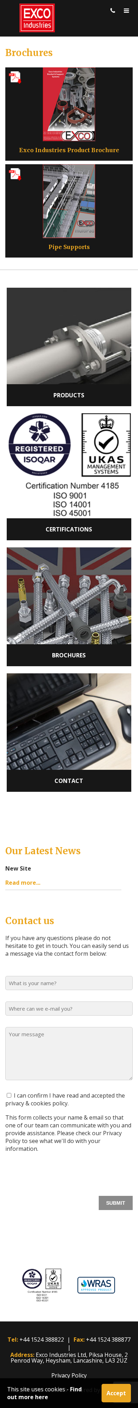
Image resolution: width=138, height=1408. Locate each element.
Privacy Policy (69, 1375)
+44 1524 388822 (41, 1339)
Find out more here (44, 1393)
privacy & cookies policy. (37, 1103)
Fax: (79, 1339)
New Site (18, 868)
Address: (22, 1355)
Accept (116, 1393)
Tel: (12, 1339)
